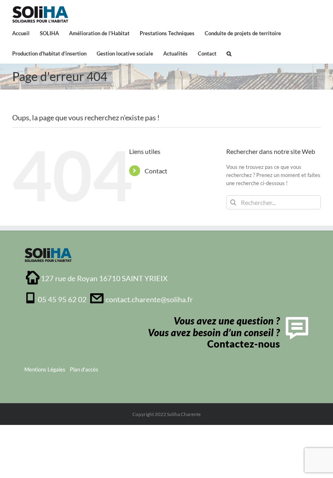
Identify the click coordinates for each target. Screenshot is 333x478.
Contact (156, 171)
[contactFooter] (226, 319)
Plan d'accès (84, 369)
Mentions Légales (44, 369)
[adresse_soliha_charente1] (109, 272)
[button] (229, 53)
